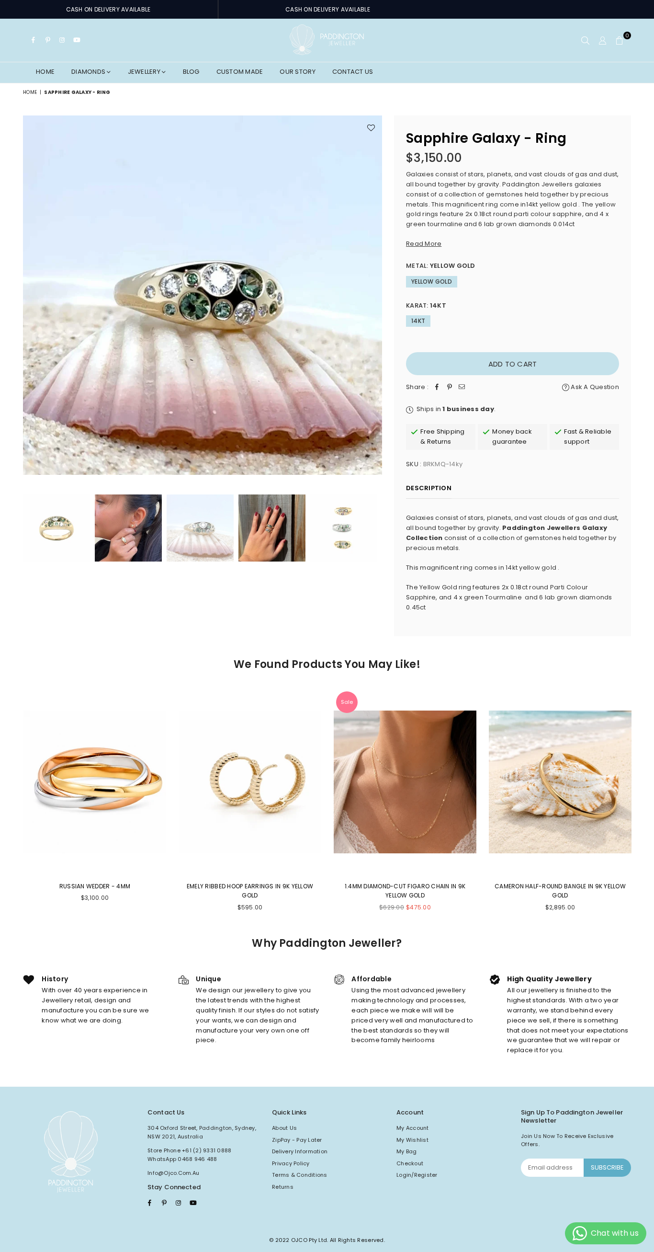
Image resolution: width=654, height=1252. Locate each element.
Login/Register (417, 1175)
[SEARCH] (585, 40)
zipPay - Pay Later (297, 1140)
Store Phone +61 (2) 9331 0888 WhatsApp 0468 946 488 (189, 1155)
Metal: (440, 265)
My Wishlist (412, 1140)
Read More (423, 243)
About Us (284, 1128)
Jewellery (145, 71)
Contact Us (352, 71)
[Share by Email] (462, 387)
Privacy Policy (291, 1163)
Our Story (297, 71)
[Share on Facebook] (437, 387)
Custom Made (239, 71)
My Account (412, 1128)
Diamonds (89, 71)
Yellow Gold (431, 281)
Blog (191, 71)
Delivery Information (299, 1151)
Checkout (409, 1163)
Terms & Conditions (299, 1175)
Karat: (426, 305)
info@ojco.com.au (173, 1173)
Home (45, 71)
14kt (418, 321)
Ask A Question (594, 386)
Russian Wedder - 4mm (94, 886)
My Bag (406, 1151)
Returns (282, 1187)
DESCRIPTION (428, 488)
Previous (31, 295)
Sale (347, 702)
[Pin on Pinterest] (449, 387)
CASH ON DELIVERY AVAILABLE (108, 9)
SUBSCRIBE (607, 1167)
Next (373, 295)
